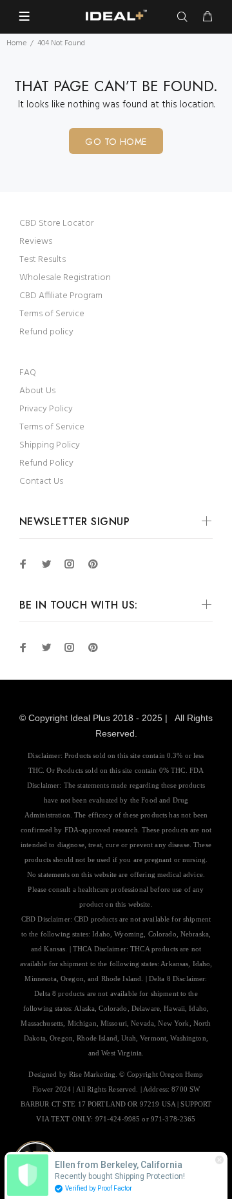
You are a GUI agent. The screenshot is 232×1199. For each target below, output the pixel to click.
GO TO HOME (115, 141)
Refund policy (46, 332)
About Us (37, 390)
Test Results (42, 259)
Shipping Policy (49, 445)
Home (16, 43)
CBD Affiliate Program (60, 295)
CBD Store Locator (56, 223)
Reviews (35, 241)
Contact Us (41, 481)
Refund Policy (46, 463)
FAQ (27, 372)
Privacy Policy (46, 409)
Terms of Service (51, 314)
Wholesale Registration (65, 277)
